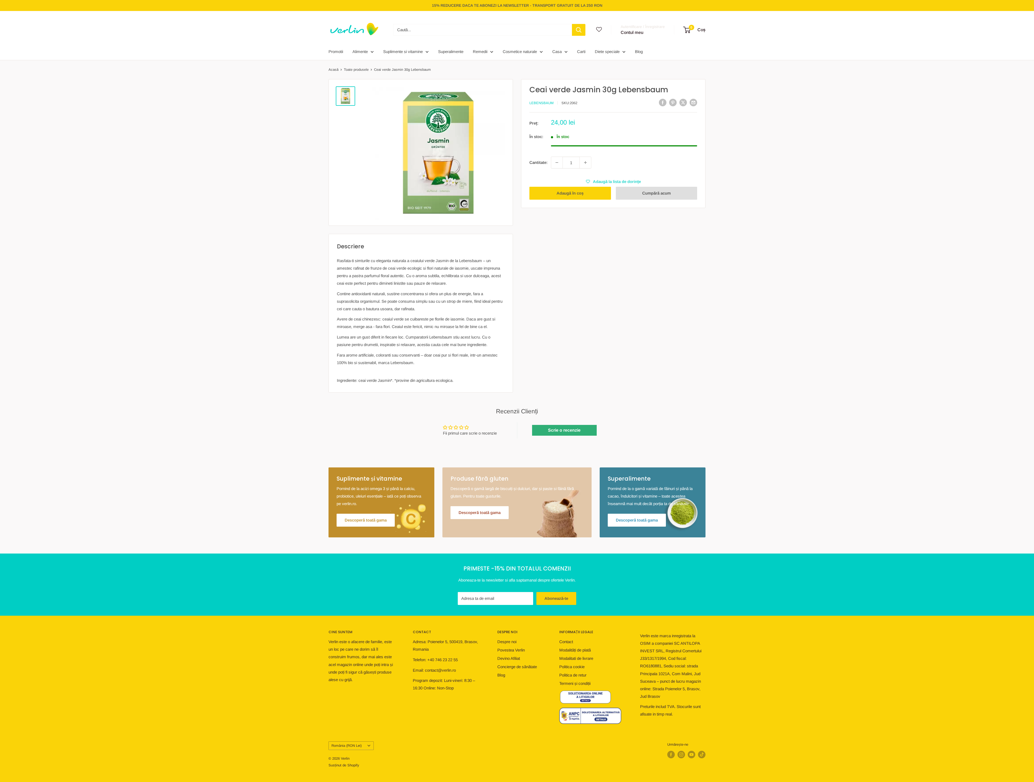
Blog (639, 51)
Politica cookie (572, 666)
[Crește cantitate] (585, 162)
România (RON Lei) (346, 746)
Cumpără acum (656, 193)
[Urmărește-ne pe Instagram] (681, 754)
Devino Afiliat (508, 658)
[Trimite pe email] (693, 102)
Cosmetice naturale (520, 51)
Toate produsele (356, 70)
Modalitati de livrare (576, 658)
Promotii (336, 51)
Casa (557, 51)
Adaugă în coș (570, 193)
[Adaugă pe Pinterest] (673, 102)
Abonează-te (556, 598)
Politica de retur (572, 675)
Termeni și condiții (575, 683)
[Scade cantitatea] (557, 162)
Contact (566, 641)
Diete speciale (607, 51)
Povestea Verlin (511, 650)
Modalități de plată (575, 650)
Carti (581, 51)
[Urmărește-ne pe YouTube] (691, 754)
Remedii (480, 51)
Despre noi (506, 641)
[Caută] (578, 30)
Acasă (333, 70)
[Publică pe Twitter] (683, 102)
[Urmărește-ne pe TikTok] (701, 754)
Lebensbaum (541, 103)
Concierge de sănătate (517, 666)
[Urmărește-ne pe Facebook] (671, 754)
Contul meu (632, 32)
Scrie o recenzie (564, 430)
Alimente (360, 51)
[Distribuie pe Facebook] (662, 102)
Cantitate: (538, 162)
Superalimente (450, 51)
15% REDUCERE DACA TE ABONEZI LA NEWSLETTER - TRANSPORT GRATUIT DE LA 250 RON (517, 5)
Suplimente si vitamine (403, 51)
